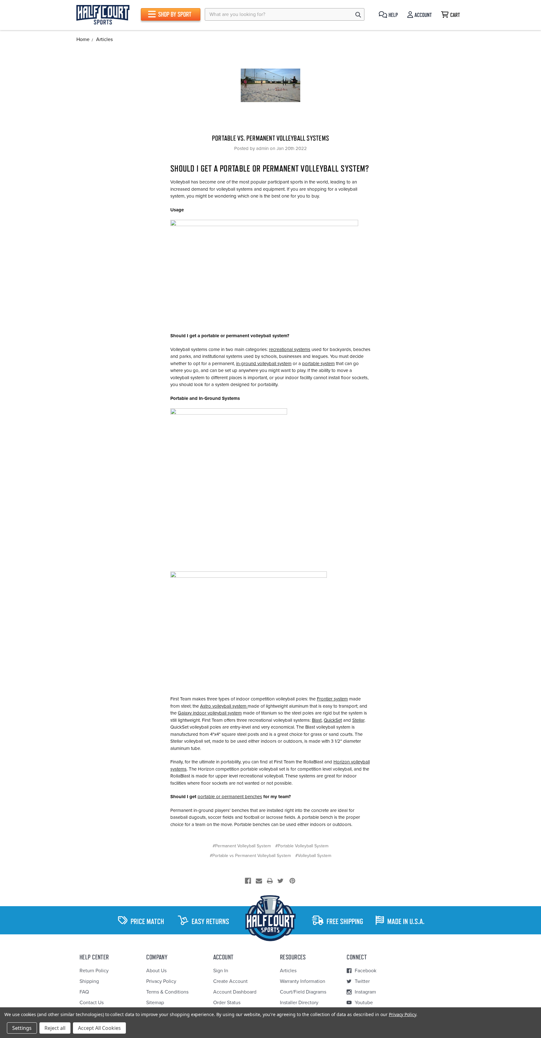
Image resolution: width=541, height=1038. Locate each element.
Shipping (89, 981)
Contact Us (92, 1002)
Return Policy (94, 971)
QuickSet (333, 720)
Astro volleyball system (224, 706)
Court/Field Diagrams (303, 992)
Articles (288, 971)
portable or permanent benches (230, 796)
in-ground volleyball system (263, 363)
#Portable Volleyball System (301, 846)
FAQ (84, 992)
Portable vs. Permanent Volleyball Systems (270, 138)
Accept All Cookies (99, 1028)
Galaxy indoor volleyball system (210, 713)
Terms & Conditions (167, 992)
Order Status (226, 1002)
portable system (318, 363)
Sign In (220, 971)
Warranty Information (302, 981)
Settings (22, 1028)
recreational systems (289, 349)
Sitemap (155, 1002)
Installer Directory (299, 1002)
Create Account (230, 981)
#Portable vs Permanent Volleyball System (250, 855)
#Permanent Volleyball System (242, 846)
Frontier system (332, 699)
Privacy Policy (161, 981)
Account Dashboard (234, 992)
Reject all (54, 1028)
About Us (156, 971)
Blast (317, 720)
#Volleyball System (313, 855)
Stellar (358, 720)
